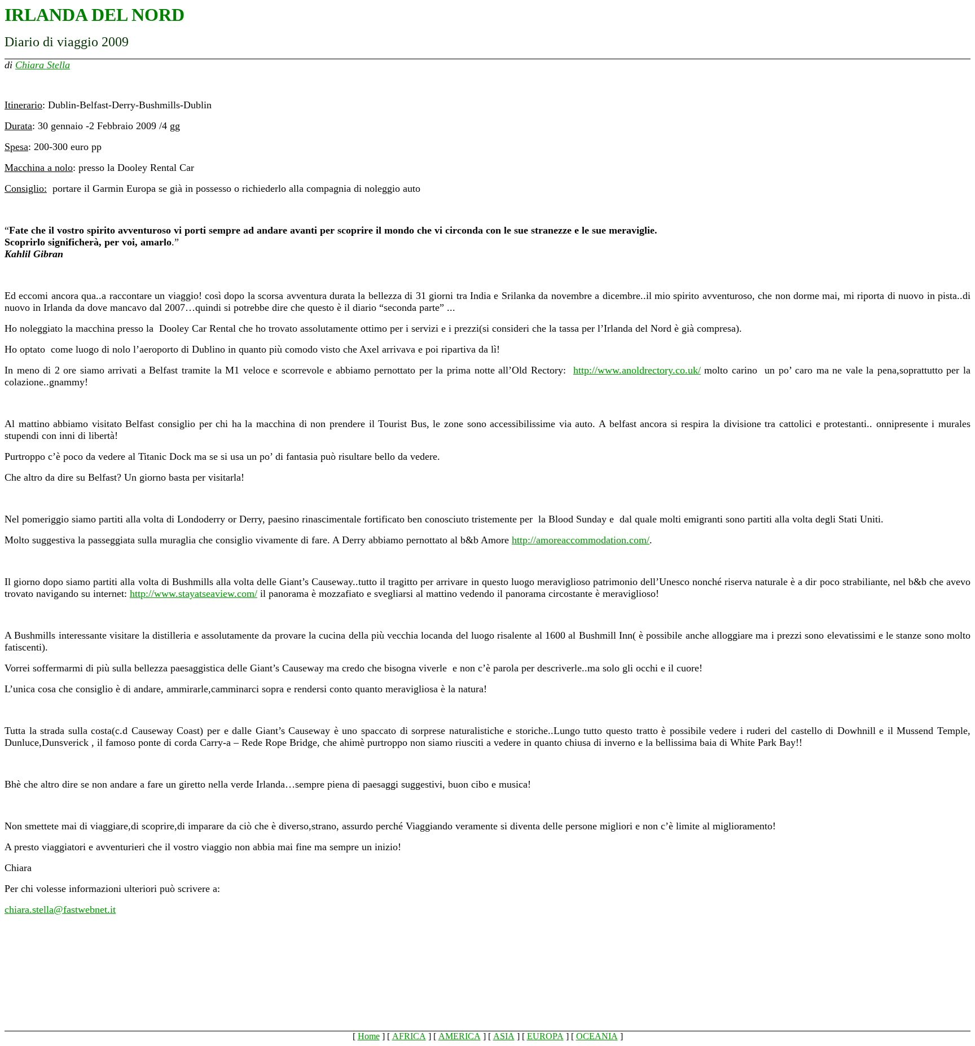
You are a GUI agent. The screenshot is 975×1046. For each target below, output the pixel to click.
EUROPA (545, 1036)
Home (369, 1036)
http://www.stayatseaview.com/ (193, 593)
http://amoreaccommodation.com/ (580, 540)
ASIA (504, 1036)
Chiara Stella (42, 65)
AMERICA (459, 1036)
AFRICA (409, 1036)
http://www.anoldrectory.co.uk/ (637, 370)
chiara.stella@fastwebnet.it (60, 909)
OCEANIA (597, 1036)
